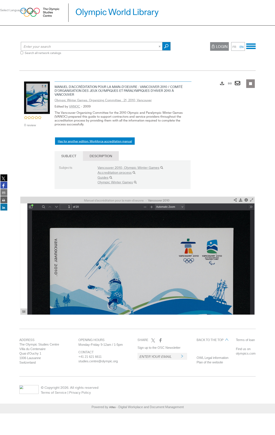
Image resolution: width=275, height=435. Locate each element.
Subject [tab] (68, 155)
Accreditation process (115, 172)
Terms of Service (54, 392)
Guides (103, 177)
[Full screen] (251, 200)
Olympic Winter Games (115, 182)
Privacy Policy (80, 392)
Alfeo (112, 407)
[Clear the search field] (160, 46)
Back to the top (210, 340)
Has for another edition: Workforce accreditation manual (95, 141)
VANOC (74, 106)
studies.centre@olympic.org (98, 361)
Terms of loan (245, 340)
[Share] (235, 200)
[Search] (161, 168)
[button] (37, 97)
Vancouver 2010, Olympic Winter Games (128, 167)
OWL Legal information (212, 358)
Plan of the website (210, 362)
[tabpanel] (137, 197)
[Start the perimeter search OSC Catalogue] (166, 46)
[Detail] (246, 200)
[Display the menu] (251, 45)
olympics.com (246, 353)
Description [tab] (101, 155)
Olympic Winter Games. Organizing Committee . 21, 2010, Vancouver (103, 100)
